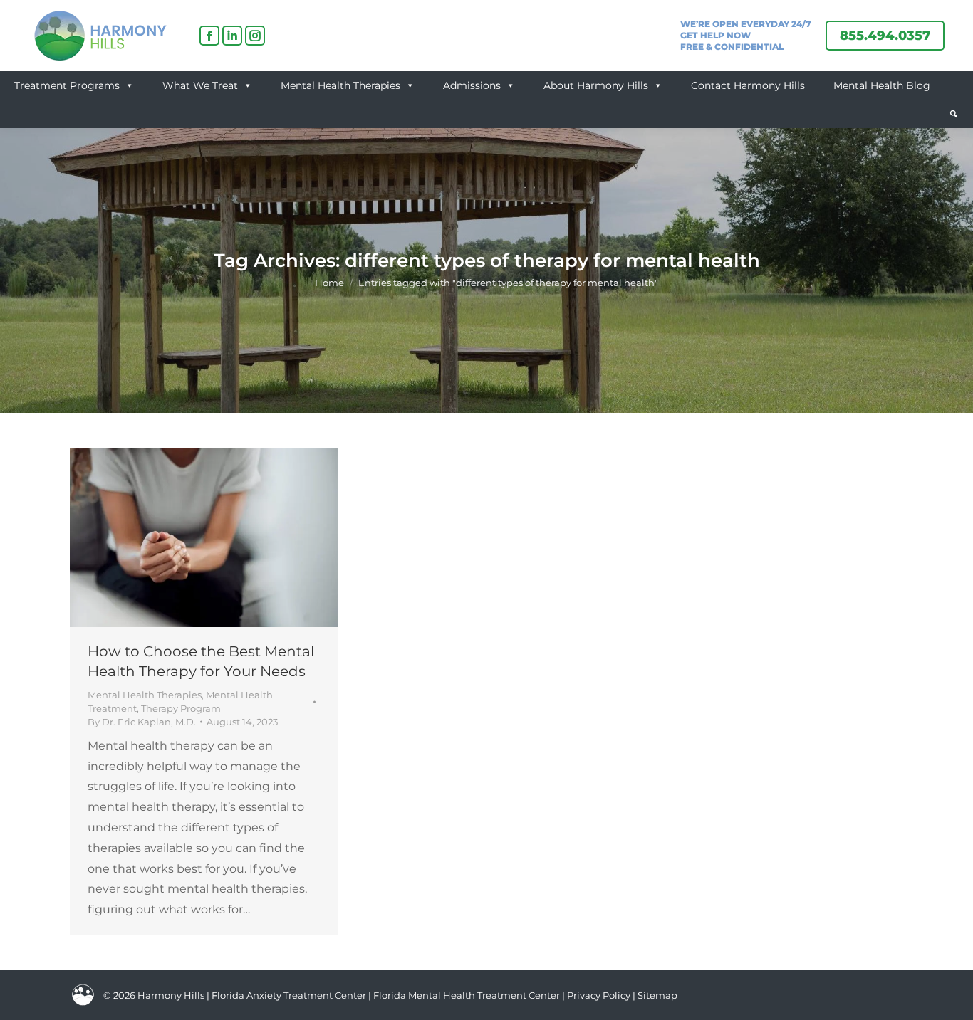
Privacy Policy (600, 995)
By (142, 721)
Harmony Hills (171, 995)
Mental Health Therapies (340, 85)
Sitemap (657, 995)
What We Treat (200, 85)
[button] (954, 114)
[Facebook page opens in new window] (209, 36)
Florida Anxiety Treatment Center (289, 995)
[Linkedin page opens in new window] (232, 36)
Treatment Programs (67, 85)
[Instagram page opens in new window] (255, 36)
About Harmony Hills (595, 85)
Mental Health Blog (881, 85)
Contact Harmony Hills (748, 85)
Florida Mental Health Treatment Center (466, 995)
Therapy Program (181, 708)
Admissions (472, 85)
